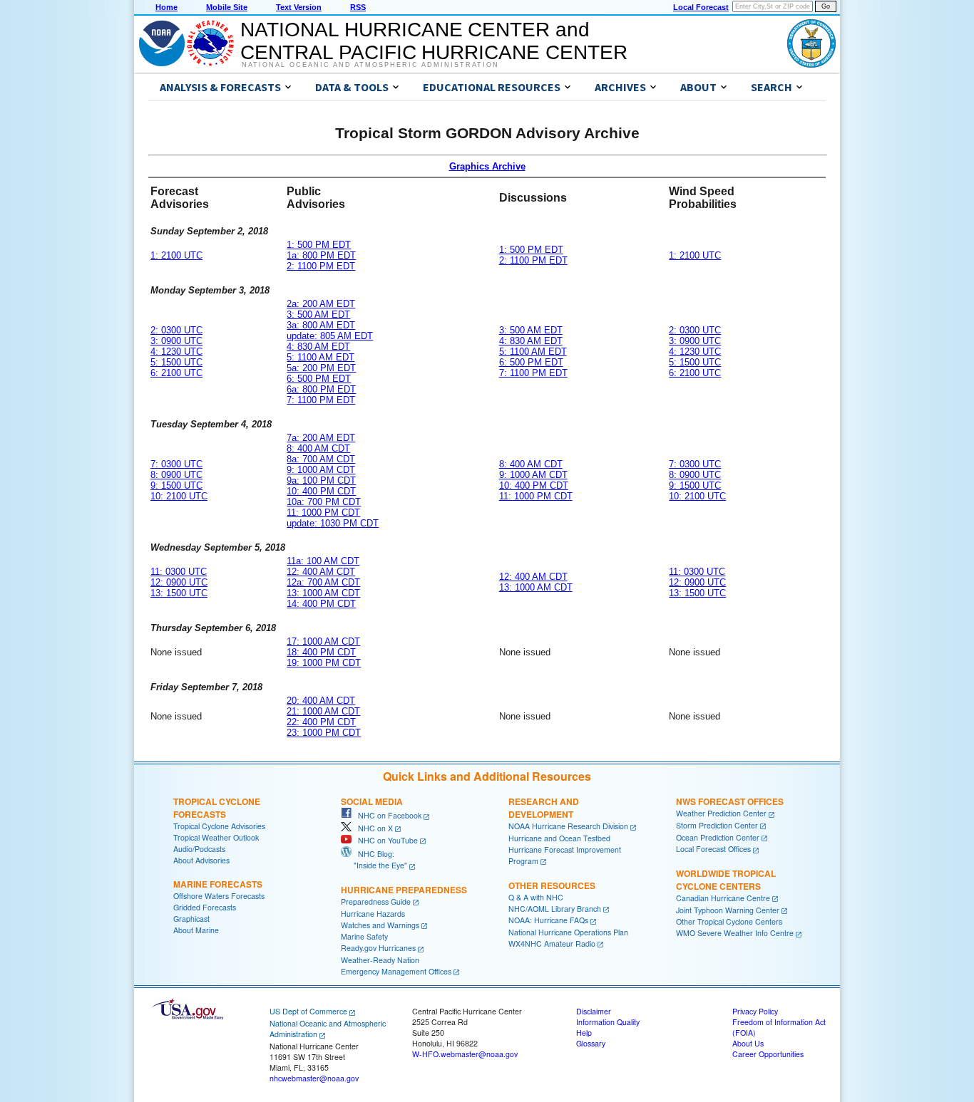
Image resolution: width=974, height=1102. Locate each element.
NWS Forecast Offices (730, 801)
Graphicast (191, 918)
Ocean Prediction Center (717, 837)
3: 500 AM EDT (318, 314)
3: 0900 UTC (176, 341)
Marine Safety (364, 936)
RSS (358, 7)
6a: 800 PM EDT (321, 389)
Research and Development (543, 808)
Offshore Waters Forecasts (219, 895)
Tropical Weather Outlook (216, 837)
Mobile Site (226, 7)
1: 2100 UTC (176, 255)
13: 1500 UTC (178, 593)
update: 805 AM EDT (330, 336)
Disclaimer (593, 1011)
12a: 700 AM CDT (323, 582)
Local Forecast (701, 7)
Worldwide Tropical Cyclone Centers (726, 880)
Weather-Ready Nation (380, 960)
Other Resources (551, 885)
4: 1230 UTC (176, 351)
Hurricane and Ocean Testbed (559, 838)
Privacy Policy (755, 1011)
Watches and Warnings (380, 925)
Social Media (372, 801)
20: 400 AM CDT (321, 700)
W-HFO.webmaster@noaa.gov (465, 1054)
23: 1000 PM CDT (324, 732)
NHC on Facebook (386, 815)
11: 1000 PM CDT (323, 512)
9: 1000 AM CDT (321, 469)
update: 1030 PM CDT (333, 523)
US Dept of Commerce (308, 1011)
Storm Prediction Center (717, 825)
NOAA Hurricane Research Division (568, 826)
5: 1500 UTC (176, 362)
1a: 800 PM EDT (321, 255)
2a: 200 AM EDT (321, 303)
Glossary (590, 1043)
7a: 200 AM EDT (321, 437)
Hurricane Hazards (373, 913)
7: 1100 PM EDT (321, 400)
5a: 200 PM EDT (321, 368)
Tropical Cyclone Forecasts (216, 808)
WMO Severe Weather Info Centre (735, 932)
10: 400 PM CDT (321, 491)
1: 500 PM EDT (319, 244)
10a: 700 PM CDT (324, 502)
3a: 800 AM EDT (321, 325)
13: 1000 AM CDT (323, 593)
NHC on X (372, 828)
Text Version (299, 7)
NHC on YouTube (385, 840)
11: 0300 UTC (178, 571)
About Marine (196, 930)
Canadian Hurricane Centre (723, 898)
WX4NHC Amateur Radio (551, 943)
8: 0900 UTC (176, 474)
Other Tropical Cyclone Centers (729, 921)
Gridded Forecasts (204, 907)
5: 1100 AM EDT (320, 357)
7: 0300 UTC (176, 464)
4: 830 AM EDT (318, 346)
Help (584, 1032)
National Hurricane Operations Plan (568, 932)
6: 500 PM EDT (319, 378)
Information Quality (608, 1022)
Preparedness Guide (376, 901)
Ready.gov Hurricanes (378, 947)
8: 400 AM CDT (318, 448)
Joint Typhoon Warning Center (727, 910)
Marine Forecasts (217, 884)
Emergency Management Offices (396, 971)
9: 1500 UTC (176, 485)
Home (166, 7)
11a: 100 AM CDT (323, 561)
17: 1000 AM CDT (323, 641)
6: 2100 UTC (176, 373)
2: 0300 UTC (176, 330)
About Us (748, 1043)
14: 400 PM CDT (321, 603)
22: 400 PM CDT (321, 722)
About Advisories (201, 860)
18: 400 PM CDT (321, 652)
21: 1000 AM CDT (323, 711)
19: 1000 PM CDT (324, 662)
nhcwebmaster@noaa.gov (314, 1078)
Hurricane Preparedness (404, 889)
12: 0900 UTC (178, 582)
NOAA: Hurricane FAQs (548, 920)
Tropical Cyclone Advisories (219, 826)
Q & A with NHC (535, 897)
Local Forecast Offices (713, 848)
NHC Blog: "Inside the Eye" (374, 859)
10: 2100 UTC (178, 496)
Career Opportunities (768, 1054)
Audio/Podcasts (199, 848)
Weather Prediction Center (721, 813)
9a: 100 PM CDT (321, 480)
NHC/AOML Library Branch (554, 908)
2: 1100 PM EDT (321, 266)
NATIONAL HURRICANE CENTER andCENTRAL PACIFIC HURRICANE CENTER (433, 41)
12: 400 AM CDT (321, 571)
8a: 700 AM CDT (321, 459)
